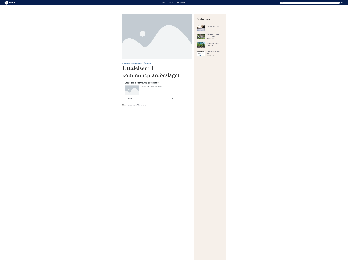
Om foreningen (181, 3)
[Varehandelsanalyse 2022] (201, 54)
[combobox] (310, 3)
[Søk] (342, 3)
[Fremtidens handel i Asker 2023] (201, 45)
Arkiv (171, 3)
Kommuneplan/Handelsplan (136, 105)
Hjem (163, 3)
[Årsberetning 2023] (201, 28)
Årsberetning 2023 (213, 26)
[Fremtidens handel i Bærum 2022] (201, 37)
